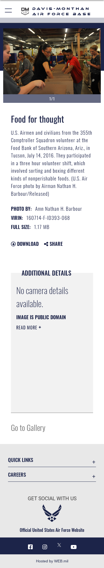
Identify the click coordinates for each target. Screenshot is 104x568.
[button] (8, 11)
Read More (27, 327)
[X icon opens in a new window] (59, 545)
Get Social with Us (52, 498)
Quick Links (20, 460)
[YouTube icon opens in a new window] (74, 547)
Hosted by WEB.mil (52, 561)
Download (27, 243)
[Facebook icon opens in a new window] (30, 547)
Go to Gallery (28, 427)
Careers (17, 474)
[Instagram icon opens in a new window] (45, 547)
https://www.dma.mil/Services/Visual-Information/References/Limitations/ (48, 402)
